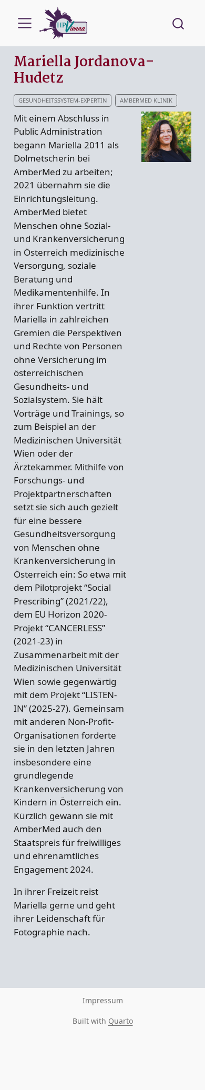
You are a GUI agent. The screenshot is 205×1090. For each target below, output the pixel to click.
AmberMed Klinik (146, 100)
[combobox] (178, 23)
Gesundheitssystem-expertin (62, 100)
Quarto (120, 1021)
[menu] (25, 23)
